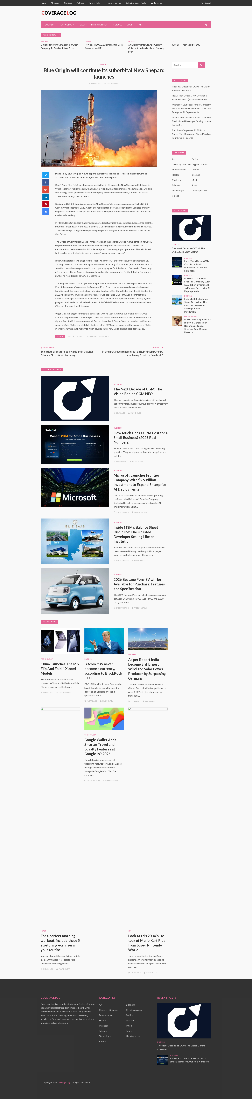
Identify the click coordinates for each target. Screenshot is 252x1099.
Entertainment (100, 24)
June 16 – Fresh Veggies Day (186, 44)
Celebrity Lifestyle (181, 164)
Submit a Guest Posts (136, 3)
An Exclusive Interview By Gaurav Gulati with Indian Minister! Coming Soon (146, 48)
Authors (80, 3)
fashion (195, 169)
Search (208, 3)
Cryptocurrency (200, 164)
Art (141, 24)
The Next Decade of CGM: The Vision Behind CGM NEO (188, 250)
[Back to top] (244, 1091)
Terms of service (113, 3)
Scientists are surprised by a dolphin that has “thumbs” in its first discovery (67, 353)
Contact (68, 3)
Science (117, 24)
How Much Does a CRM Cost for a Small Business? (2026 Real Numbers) (141, 437)
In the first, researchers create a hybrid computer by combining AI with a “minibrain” (132, 353)
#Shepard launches (98, 336)
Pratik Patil (107, 701)
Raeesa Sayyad (140, 512)
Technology (67, 24)
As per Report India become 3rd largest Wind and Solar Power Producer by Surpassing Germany (147, 668)
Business (50, 24)
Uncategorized (199, 190)
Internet (87, 41)
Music (195, 180)
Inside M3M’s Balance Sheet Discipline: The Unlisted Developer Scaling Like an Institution (191, 121)
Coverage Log (64, 1082)
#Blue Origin (75, 336)
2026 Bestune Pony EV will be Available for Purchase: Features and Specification (139, 584)
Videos (175, 195)
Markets (176, 180)
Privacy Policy (95, 3)
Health (82, 24)
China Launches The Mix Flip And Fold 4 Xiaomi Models (60, 668)
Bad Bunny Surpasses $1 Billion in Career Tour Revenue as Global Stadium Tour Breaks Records (191, 134)
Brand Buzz (136, 413)
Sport (130, 24)
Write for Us (156, 3)
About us (55, 3)
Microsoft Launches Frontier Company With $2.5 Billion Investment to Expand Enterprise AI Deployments (191, 108)
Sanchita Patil (113, 83)
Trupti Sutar (64, 969)
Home (43, 3)
